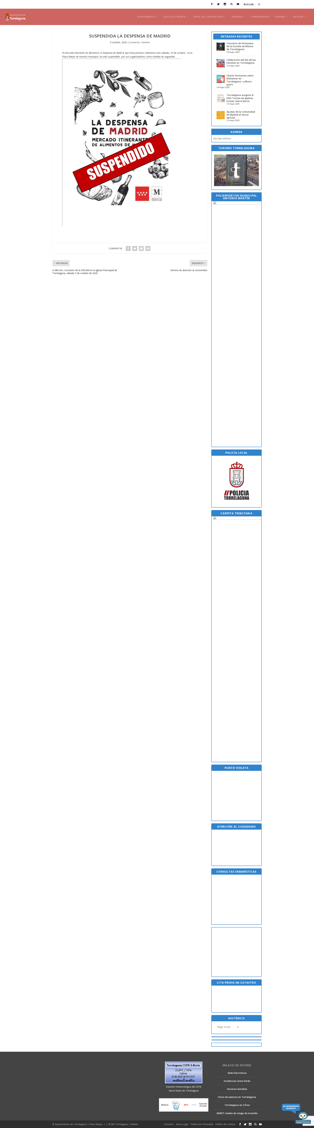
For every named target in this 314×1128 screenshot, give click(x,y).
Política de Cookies (225, 1124)
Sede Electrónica (174, 16)
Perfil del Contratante (208, 16)
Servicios (237, 16)
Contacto (169, 1124)
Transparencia (260, 16)
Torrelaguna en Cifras (237, 1105)
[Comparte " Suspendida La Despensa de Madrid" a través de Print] (148, 248)
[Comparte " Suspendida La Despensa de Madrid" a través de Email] (141, 248)
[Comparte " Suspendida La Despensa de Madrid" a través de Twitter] (134, 248)
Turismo (279, 16)
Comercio (134, 42)
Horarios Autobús (237, 1089)
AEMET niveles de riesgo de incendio (237, 1113)
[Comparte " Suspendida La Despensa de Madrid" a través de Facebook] (128, 248)
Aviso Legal (182, 1124)
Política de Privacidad (202, 1124)
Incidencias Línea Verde (237, 1080)
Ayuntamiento (146, 16)
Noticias (298, 16)
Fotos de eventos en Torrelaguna (237, 1097)
